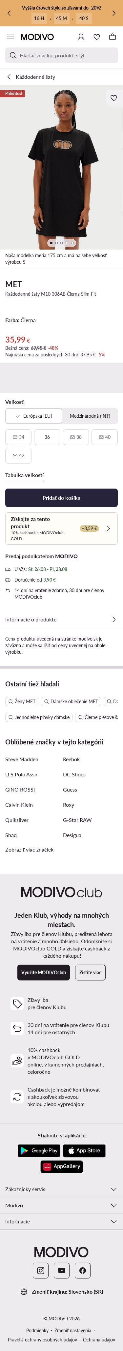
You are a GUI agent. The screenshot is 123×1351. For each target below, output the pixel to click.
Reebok (71, 759)
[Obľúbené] (97, 37)
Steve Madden (21, 759)
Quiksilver (17, 820)
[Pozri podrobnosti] (114, 619)
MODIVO (66, 556)
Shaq (11, 835)
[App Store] (84, 1150)
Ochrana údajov (99, 1339)
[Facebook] (83, 1270)
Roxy (68, 804)
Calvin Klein (19, 804)
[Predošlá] (9, 13)
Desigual (73, 835)
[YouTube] (62, 1270)
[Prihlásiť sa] (81, 37)
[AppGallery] (61, 1166)
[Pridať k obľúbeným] (114, 98)
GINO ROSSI (20, 789)
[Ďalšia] (114, 13)
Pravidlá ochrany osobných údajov (42, 1339)
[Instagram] (41, 1270)
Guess (70, 789)
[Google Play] (39, 1150)
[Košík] (112, 37)
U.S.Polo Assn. (22, 774)
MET (13, 284)
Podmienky (37, 1330)
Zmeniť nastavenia (72, 1330)
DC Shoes (74, 774)
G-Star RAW (77, 820)
